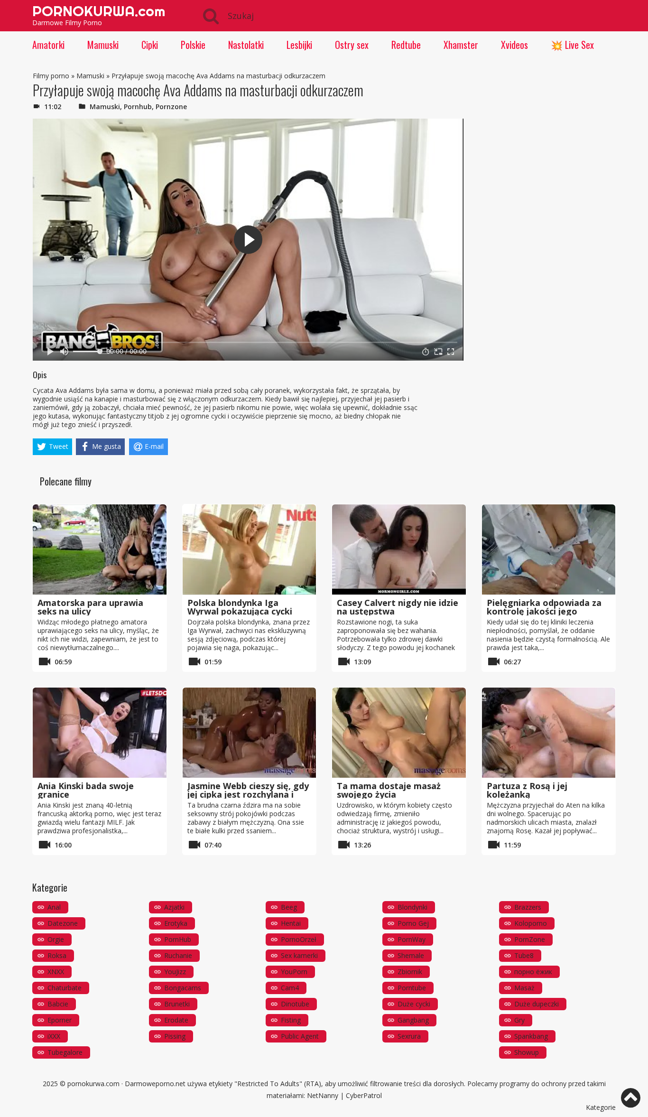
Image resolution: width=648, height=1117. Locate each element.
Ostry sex (352, 44)
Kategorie (601, 1107)
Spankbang (531, 1036)
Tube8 (524, 955)
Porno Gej (413, 923)
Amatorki (48, 44)
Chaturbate (64, 987)
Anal (54, 907)
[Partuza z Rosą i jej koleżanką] (549, 733)
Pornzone (171, 106)
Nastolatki (246, 44)
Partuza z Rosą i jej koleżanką (527, 790)
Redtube (406, 44)
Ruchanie (178, 955)
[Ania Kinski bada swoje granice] (100, 733)
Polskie (193, 44)
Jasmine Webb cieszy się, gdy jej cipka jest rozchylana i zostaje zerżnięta (248, 794)
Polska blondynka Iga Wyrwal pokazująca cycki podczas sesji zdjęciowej (239, 611)
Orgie (55, 939)
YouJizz (175, 971)
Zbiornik (410, 971)
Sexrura (409, 1036)
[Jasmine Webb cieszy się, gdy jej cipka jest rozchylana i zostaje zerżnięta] (249, 733)
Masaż (524, 987)
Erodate (176, 1019)
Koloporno (530, 923)
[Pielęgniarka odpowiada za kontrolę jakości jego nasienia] (549, 549)
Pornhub (138, 106)
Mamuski (103, 44)
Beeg (289, 907)
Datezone (62, 923)
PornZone (529, 939)
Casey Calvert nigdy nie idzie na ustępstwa (397, 607)
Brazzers (527, 907)
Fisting (291, 1019)
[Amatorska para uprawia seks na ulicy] (100, 549)
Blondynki (412, 907)
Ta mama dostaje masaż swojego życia (389, 790)
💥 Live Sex (572, 44)
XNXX (55, 971)
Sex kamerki (299, 955)
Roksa (56, 955)
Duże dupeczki (536, 1003)
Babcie (57, 1003)
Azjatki (174, 907)
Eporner (59, 1019)
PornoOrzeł (298, 939)
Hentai (291, 923)
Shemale (411, 955)
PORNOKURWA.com (98, 11)
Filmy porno (51, 75)
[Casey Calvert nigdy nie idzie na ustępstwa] (399, 549)
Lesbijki (299, 44)
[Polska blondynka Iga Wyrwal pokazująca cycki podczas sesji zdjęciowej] (249, 549)
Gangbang (413, 1019)
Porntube (412, 987)
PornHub (177, 939)
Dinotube (295, 1003)
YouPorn (294, 971)
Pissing (174, 1036)
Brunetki (177, 1003)
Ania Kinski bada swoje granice (85, 790)
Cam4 (290, 987)
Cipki (149, 44)
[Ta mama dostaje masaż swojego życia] (399, 733)
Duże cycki (414, 1003)
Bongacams (182, 987)
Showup (526, 1052)
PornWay (412, 939)
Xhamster (461, 44)
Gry (519, 1019)
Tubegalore (65, 1052)
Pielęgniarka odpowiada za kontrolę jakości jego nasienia (544, 611)
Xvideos (514, 44)
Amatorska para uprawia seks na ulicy (90, 607)
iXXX (53, 1036)
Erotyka (175, 923)
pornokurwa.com (93, 1083)
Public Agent (300, 1036)
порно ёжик (533, 971)
